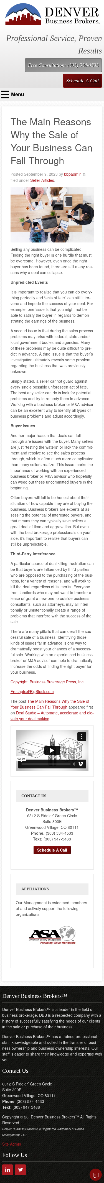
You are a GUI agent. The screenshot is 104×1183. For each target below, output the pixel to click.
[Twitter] (20, 1169)
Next (84, 935)
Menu (17, 94)
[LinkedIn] (7, 1169)
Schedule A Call (82, 80)
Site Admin (11, 1144)
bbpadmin (73, 174)
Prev (20, 935)
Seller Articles (42, 180)
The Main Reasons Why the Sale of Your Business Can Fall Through (50, 704)
